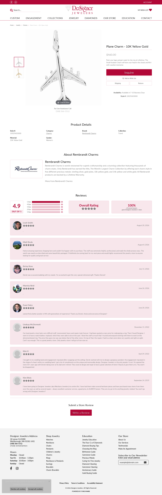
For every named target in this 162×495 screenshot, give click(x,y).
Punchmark (85, 491)
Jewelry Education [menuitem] (89, 439)
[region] (63, 67)
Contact (146, 18)
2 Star (29, 209)
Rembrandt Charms (89, 133)
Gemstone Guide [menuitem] (88, 454)
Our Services (123, 442)
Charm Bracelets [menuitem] (52, 470)
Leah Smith (28, 222)
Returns (140, 83)
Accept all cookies (35, 489)
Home (12, 25)
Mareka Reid (28, 285)
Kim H (25, 351)
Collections (55, 18)
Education (128, 18)
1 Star (29, 212)
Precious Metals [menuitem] (88, 458)
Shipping (118, 83)
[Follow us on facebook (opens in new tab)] (11, 2)
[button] (147, 2)
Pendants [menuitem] (49, 448)
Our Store (109, 18)
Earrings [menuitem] (49, 464)
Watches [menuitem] (49, 439)
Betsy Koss (28, 266)
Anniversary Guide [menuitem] (89, 470)
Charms (25, 25)
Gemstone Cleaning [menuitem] (89, 467)
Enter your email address (129, 457)
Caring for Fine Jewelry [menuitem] (91, 461)
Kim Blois (27, 377)
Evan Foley (28, 305)
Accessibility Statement (95, 483)
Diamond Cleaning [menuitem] (89, 464)
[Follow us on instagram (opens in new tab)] (15, 2)
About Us (122, 439)
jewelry (18, 25)
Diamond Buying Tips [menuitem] (90, 445)
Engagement (34, 18)
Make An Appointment (127, 448)
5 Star (29, 202)
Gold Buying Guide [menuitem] (89, 473)
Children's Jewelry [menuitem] (53, 451)
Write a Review (81, 412)
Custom (15, 18)
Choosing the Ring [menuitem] (89, 448)
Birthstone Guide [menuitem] (88, 451)
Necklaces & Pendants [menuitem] (55, 461)
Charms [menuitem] (49, 454)
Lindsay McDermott (32, 324)
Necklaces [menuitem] (50, 442)
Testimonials (123, 445)
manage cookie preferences (24, 484)
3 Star (29, 207)
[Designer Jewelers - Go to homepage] (81, 10)
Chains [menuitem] (48, 445)
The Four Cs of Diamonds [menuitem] (92, 442)
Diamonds (91, 18)
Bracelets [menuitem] (49, 467)
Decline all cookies (18, 489)
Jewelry (74, 18)
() (62, 202)
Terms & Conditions (78, 483)
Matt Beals (28, 242)
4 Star (29, 204)
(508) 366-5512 (62, 111)
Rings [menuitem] (48, 458)
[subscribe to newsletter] (145, 462)
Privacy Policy (64, 483)
